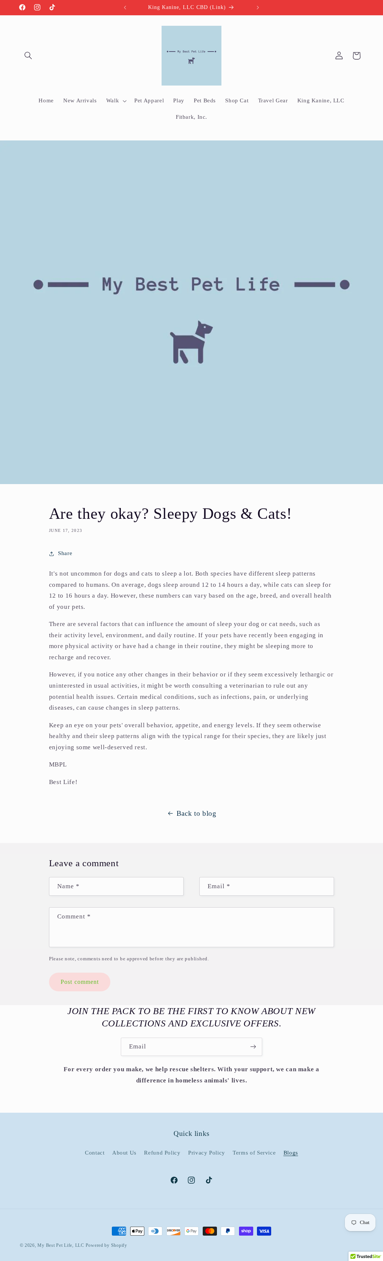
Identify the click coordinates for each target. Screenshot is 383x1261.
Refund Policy (162, 1153)
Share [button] (65, 553)
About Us (124, 1153)
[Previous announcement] (125, 7)
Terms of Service (254, 1153)
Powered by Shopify (106, 1245)
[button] (28, 55)
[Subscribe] (253, 1047)
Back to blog (197, 813)
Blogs (291, 1153)
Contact (94, 1153)
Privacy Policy (206, 1153)
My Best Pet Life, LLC (60, 1245)
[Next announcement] (258, 7)
